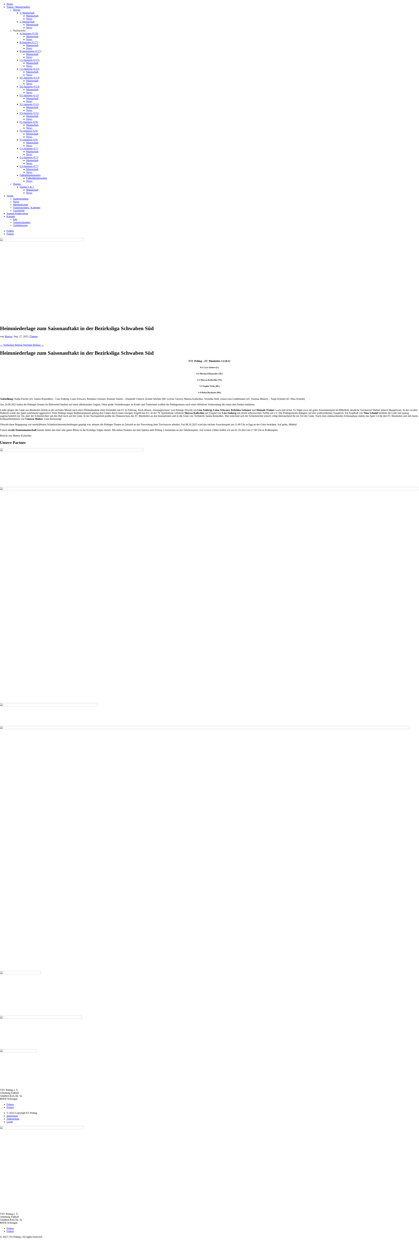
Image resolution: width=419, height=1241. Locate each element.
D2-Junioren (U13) (29, 86)
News (29, 18)
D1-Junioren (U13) (29, 77)
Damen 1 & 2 (27, 187)
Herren (16, 10)
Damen (17, 184)
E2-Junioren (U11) (29, 104)
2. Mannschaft (27, 21)
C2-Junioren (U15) (29, 69)
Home (10, 4)
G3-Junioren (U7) (29, 166)
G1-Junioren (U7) (29, 148)
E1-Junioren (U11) (29, 95)
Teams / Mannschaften (18, 7)
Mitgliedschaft (20, 204)
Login (10, 1121)
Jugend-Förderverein (17, 213)
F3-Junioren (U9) (29, 139)
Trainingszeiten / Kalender (26, 207)
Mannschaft (32, 15)
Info (15, 219)
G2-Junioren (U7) (29, 157)
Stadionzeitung (20, 198)
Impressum (12, 1115)
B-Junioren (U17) (29, 42)
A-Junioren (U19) (29, 33)
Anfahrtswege (20, 225)
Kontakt (11, 216)
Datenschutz (13, 1118)
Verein (10, 195)
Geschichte (19, 210)
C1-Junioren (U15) (29, 60)
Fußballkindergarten (30, 175)
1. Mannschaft (27, 12)
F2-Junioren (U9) (29, 130)
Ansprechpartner (21, 222)
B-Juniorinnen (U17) (30, 51)
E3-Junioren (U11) (29, 113)
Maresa (8, 336)
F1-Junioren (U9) (29, 122)
